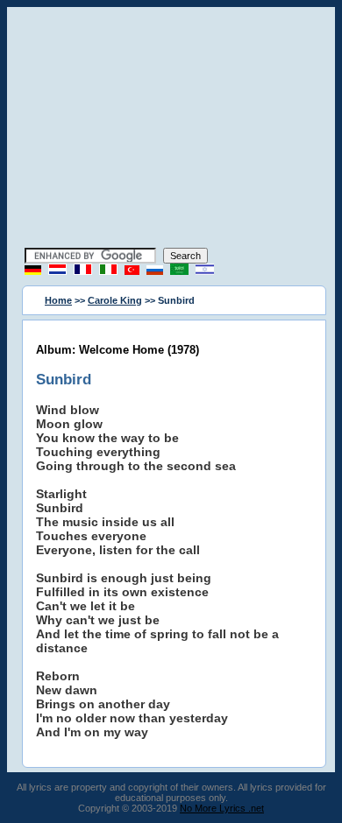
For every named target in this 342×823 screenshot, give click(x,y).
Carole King (115, 300)
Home (58, 300)
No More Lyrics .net (222, 808)
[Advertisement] (171, 129)
